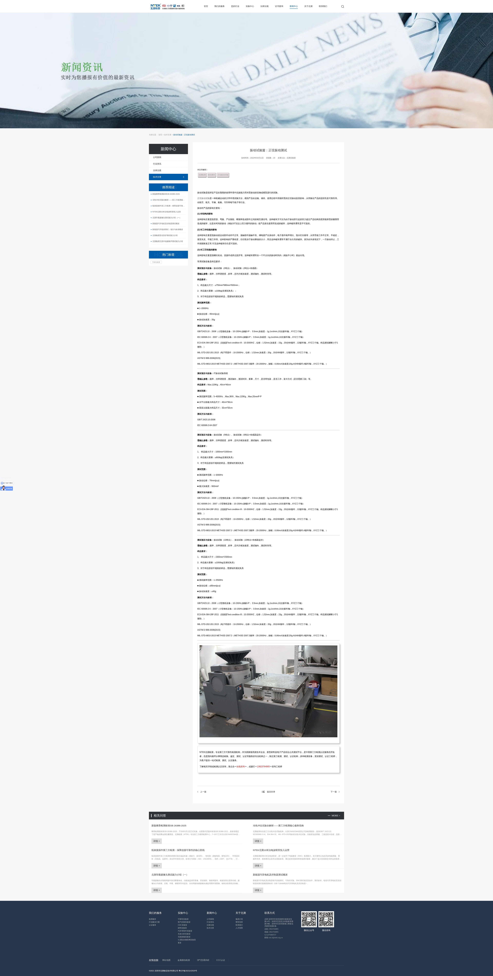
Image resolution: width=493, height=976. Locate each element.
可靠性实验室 (183, 919)
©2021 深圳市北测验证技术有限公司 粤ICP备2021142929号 (173, 971)
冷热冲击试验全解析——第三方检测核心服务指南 (169, 200)
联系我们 (323, 6)
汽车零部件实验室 (185, 931)
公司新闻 (157, 157)
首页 (206, 6)
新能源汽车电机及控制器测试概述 (165, 224)
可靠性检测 (156, 262)
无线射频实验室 (184, 937)
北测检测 (202, 175)
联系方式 (269, 912)
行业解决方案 (154, 922)
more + (336, 815)
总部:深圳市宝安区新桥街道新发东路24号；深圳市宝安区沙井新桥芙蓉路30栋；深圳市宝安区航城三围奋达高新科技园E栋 (278, 922)
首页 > (161, 135)
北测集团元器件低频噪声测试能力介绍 (167, 241)
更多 (179, 943)
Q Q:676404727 (270, 935)
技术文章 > (168, 135)
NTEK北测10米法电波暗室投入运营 (166, 212)
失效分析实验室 (184, 934)
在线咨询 (240, 766)
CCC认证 (220, 960)
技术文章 (157, 177)
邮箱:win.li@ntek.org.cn (273, 938)
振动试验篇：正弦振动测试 (184, 135)
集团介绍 (239, 919)
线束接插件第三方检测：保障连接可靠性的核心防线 (169, 206)
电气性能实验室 (184, 922)
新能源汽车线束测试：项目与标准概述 (167, 229)
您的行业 (235, 6)
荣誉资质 (239, 922)
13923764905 (263, 766)
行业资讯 (157, 164)
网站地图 (166, 960)
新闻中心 (294, 6)
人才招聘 (239, 928)
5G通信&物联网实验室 (187, 940)
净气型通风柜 (203, 960)
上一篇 (203, 792)
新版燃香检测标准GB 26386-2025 (166, 194)
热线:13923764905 (271, 932)
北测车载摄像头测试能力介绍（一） (166, 218)
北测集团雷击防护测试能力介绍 (165, 235)
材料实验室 (182, 928)
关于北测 (308, 6)
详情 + (156, 841)
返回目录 (271, 792)
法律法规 (264, 6)
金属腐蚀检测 (184, 960)
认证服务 (152, 925)
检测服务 (152, 919)
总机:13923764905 (271, 929)
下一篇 (334, 792)
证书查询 (279, 6)
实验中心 (250, 6)
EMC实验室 (182, 925)
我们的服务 (219, 6)
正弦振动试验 (222, 175)
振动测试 (211, 175)
